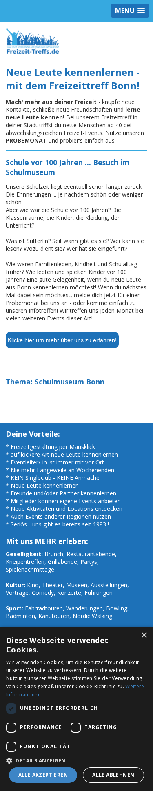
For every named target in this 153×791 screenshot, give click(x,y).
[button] (76, 760)
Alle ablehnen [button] (113, 774)
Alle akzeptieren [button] (43, 774)
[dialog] (76, 709)
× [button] (144, 635)
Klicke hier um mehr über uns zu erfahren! (62, 340)
